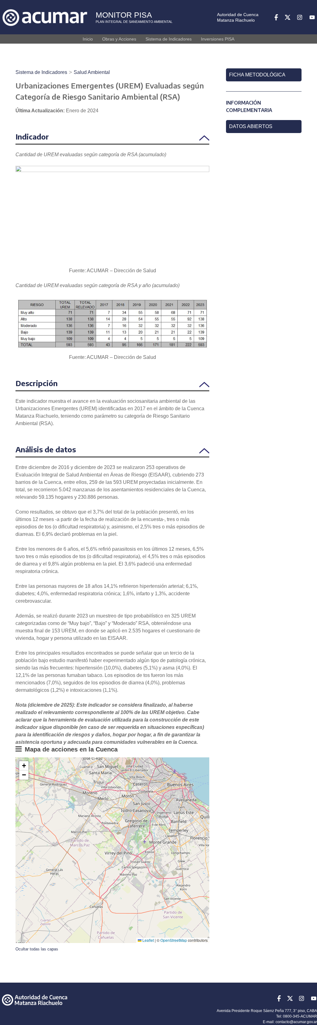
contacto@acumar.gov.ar (296, 1022)
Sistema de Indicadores (168, 39)
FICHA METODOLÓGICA (257, 74)
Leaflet (147, 940)
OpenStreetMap (173, 940)
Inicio (88, 39)
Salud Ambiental (92, 72)
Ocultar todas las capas (36, 949)
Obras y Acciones (119, 39)
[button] (23, 765)
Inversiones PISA (217, 39)
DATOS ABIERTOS (250, 126)
